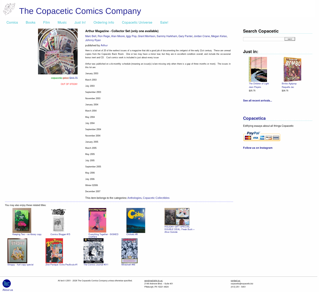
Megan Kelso (219, 36)
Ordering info (104, 22)
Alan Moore (118, 36)
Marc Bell (90, 36)
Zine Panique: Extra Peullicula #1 (62, 264)
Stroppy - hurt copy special (20, 264)
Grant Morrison (146, 36)
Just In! (80, 22)
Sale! (164, 22)
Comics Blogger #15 (60, 234)
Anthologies (134, 197)
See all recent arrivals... (257, 100)
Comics (12, 22)
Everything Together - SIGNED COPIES (103, 235)
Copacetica (254, 118)
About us (7, 290)
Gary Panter (185, 36)
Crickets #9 (132, 234)
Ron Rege (104, 36)
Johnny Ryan (93, 40)
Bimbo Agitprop (289, 83)
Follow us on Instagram (257, 148)
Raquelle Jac (288, 87)
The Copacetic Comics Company (80, 11)
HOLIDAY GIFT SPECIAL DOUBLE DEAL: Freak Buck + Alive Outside (179, 229)
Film (46, 22)
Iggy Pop (131, 36)
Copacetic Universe (137, 22)
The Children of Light (259, 83)
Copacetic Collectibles (156, 197)
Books (30, 22)
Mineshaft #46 (128, 264)
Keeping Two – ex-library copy (27, 234)
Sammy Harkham (167, 36)
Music (62, 22)
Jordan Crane (202, 36)
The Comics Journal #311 (96, 264)
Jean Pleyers (255, 87)
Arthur (104, 45)
